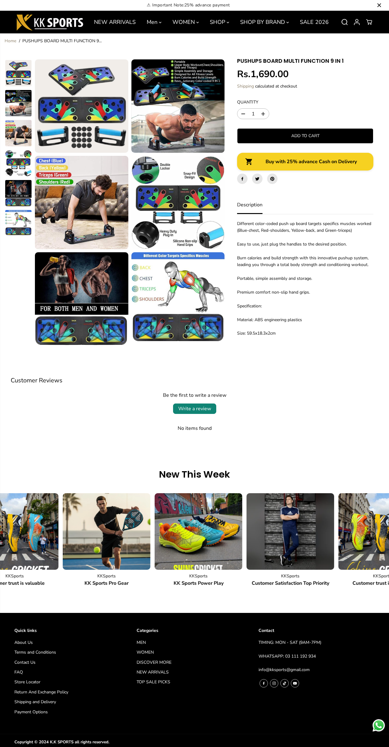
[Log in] (356, 22)
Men (153, 22)
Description (249, 204)
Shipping (245, 86)
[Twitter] (257, 179)
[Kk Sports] (49, 22)
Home (10, 41)
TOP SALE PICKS (153, 682)
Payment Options (31, 712)
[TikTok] (284, 683)
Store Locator (27, 682)
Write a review (194, 408)
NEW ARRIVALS (115, 22)
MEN (141, 642)
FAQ (18, 672)
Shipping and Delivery (35, 702)
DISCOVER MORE (154, 662)
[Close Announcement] (379, 5)
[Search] (344, 22)
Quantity (247, 102)
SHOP (218, 22)
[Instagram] (274, 683)
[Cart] (369, 22)
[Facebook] (242, 179)
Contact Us (25, 662)
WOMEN (184, 22)
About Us (23, 642)
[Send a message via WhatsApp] (379, 725)
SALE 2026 (314, 22)
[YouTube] (295, 683)
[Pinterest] (272, 179)
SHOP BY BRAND (263, 22)
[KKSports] (94, 531)
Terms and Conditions (35, 652)
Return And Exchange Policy (41, 692)
